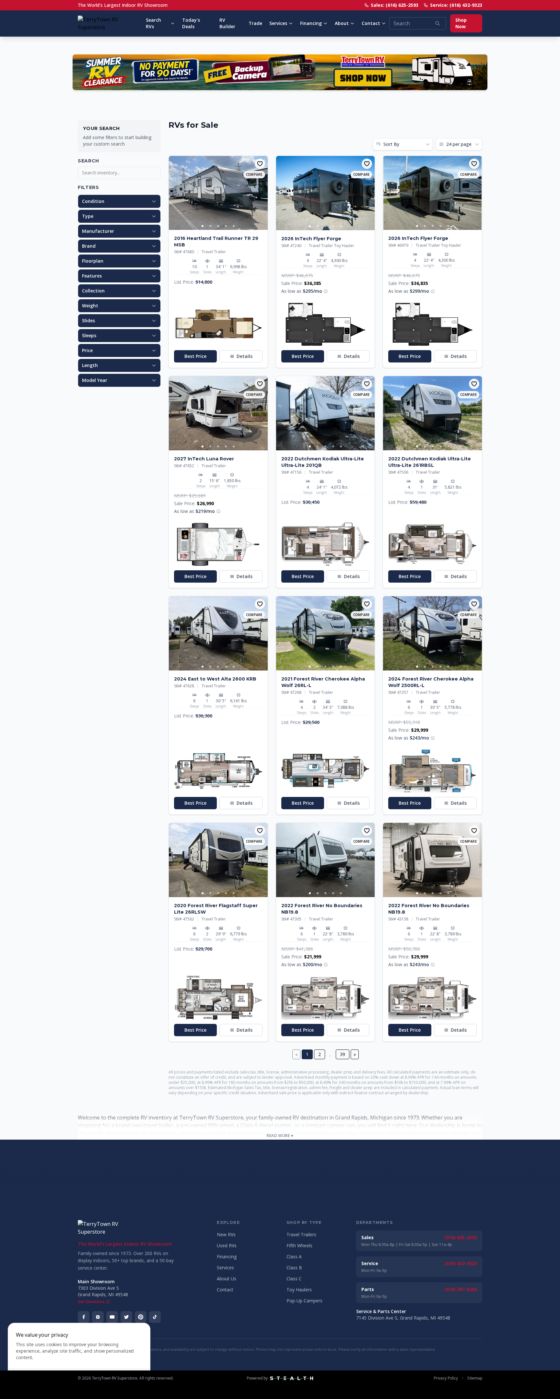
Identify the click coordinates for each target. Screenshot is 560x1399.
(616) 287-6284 (460, 1289)
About (342, 23)
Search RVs (153, 23)
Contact (371, 23)
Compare (254, 174)
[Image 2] (210, 226)
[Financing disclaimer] (325, 291)
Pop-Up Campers (304, 1301)
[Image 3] (218, 226)
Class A (294, 1256)
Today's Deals (191, 23)
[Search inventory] (437, 23)
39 (342, 1054)
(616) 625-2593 (460, 1237)
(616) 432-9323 (460, 1263)
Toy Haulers (299, 1289)
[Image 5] (234, 226)
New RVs (226, 1234)
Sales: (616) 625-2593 (394, 5)
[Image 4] (226, 226)
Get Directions (91, 1301)
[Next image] (262, 193)
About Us (226, 1278)
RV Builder (227, 23)
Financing (311, 23)
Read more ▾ (280, 1135)
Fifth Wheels (299, 1245)
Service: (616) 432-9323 (456, 5)
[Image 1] (202, 226)
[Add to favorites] (260, 164)
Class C (294, 1278)
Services (278, 23)
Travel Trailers (301, 1234)
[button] (218, 324)
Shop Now (461, 23)
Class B (294, 1267)
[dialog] (79, 1357)
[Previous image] (174, 193)
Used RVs (227, 1245)
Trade (255, 23)
